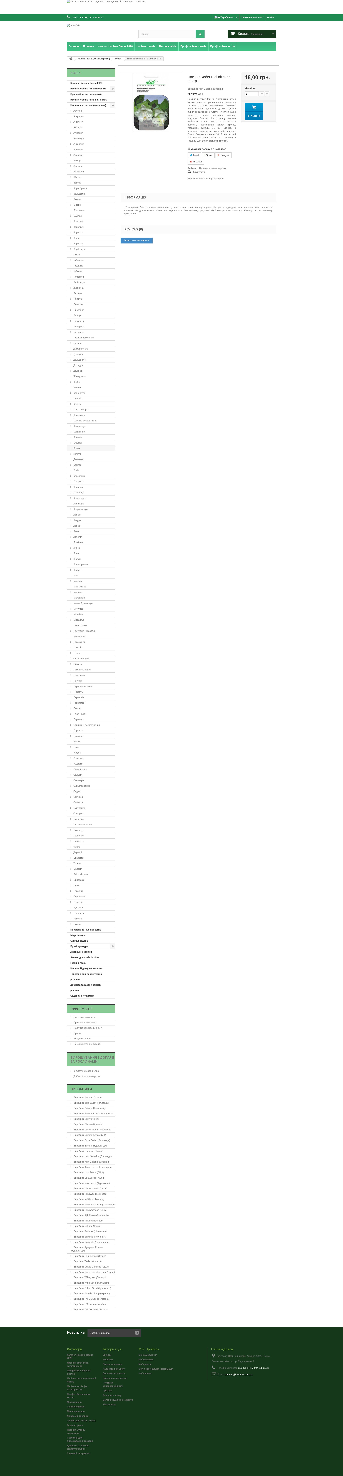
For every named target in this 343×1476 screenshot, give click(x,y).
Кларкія (77, 442)
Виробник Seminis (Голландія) (89, 1236)
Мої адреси (144, 1364)
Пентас (77, 708)
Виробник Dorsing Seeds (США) (90, 1135)
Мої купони (144, 1373)
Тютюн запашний (82, 824)
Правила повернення (84, 1022)
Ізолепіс (77, 398)
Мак (75, 575)
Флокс (76, 846)
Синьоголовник (81, 785)
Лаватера (78, 503)
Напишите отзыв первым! (213, 168)
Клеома (77, 437)
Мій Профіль (148, 1349)
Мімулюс (78, 608)
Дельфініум (79, 359)
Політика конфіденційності (87, 1028)
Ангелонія (78, 144)
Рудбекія (78, 763)
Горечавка (78, 332)
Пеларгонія (79, 675)
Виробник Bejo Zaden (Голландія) (91, 1103)
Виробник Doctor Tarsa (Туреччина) (92, 1129)
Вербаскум (79, 249)
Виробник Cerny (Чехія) (86, 1119)
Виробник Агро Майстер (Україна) (91, 1293)
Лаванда (78, 487)
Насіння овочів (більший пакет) (88, 99)
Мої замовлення (147, 1355)
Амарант (78, 133)
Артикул (192, 93)
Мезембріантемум (83, 603)
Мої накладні (145, 1359)
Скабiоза (78, 802)
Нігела (76, 653)
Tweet (195, 155)
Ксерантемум (80, 509)
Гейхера (77, 271)
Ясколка (77, 918)
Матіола (77, 592)
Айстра (77, 177)
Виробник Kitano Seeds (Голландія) (92, 1167)
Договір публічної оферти (87, 1044)
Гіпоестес (78, 304)
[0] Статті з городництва (86, 1071)
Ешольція (78, 913)
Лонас (76, 553)
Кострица (78, 481)
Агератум (78, 116)
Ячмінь (77, 924)
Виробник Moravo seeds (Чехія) (90, 1188)
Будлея (77, 216)
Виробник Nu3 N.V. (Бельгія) (88, 1199)
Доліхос (77, 370)
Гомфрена (78, 326)
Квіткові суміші (81, 874)
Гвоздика (78, 265)
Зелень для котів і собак (84, 957)
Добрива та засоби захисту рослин (85, 988)
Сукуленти (79, 808)
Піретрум (78, 691)
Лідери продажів (112, 1364)
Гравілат (78, 343)
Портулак (78, 730)
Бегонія (77, 199)
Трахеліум (78, 835)
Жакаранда (79, 376)
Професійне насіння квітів (85, 929)
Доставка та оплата (84, 1017)
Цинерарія (78, 880)
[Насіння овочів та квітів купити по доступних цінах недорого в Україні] (171, 7)
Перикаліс (78, 719)
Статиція (78, 797)
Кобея (76, 448)
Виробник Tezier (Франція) (87, 1261)
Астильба (78, 171)
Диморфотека (80, 348)
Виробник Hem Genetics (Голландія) (92, 1156)
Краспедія (78, 492)
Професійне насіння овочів (86, 94)
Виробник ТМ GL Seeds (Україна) (91, 1299)
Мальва (77, 581)
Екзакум (77, 902)
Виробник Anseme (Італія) (87, 1097)
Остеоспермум (81, 658)
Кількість (250, 88)
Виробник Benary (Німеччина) (89, 1108)
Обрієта (77, 664)
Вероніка (78, 243)
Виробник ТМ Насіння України (89, 1304)
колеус (77, 453)
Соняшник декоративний (86, 725)
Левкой (77, 525)
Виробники (81, 1089)
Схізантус (78, 830)
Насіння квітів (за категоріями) (88, 105)
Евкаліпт (78, 891)
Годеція (77, 315)
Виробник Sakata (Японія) (87, 1226)
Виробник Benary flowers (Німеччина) (93, 1113)
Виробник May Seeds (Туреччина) (91, 1183)
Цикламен (78, 857)
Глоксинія (78, 321)
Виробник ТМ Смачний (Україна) (90, 1309)
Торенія (77, 863)
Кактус (77, 404)
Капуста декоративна (84, 420)
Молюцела (79, 636)
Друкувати (199, 172)
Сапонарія (78, 780)
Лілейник (78, 542)
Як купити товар (82, 1038)
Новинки (108, 1359)
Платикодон (79, 714)
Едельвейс (79, 896)
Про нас (77, 1033)
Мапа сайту (109, 1404)
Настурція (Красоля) (84, 631)
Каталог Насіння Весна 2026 (86, 83)
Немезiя (77, 647)
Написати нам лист (252, 17)
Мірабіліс (78, 614)
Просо (76, 747)
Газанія (77, 254)
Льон (76, 531)
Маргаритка (79, 586)
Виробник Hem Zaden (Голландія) (91, 1161)
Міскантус (78, 619)
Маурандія (79, 597)
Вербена (78, 232)
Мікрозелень (77, 935)
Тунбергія (78, 841)
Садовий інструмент (82, 995)
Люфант (77, 570)
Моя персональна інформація (155, 1368)
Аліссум (77, 127)
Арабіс (77, 741)
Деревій (77, 852)
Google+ (224, 155)
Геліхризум (79, 282)
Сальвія (77, 774)
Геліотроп (78, 276)
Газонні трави (78, 963)
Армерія (77, 160)
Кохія (76, 470)
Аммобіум (78, 138)
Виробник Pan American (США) (89, 1210)
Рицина (77, 752)
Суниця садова (79, 940)
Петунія (77, 680)
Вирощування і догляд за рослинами (92, 1059)
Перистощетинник (83, 686)
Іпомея (77, 387)
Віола (76, 238)
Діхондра (78, 365)
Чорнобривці (80, 188)
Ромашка (78, 758)
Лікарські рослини (81, 952)
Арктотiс (78, 166)
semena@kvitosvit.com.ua (238, 1374)
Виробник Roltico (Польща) (88, 1220)
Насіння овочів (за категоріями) (88, 88)
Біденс (77, 204)
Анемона (78, 149)
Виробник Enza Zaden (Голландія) (91, 1140)
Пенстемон (79, 702)
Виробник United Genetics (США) (91, 1266)
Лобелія (77, 536)
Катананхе (79, 431)
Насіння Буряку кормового (86, 968)
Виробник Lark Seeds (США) (88, 1172)
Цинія (76, 885)
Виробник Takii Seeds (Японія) (89, 1256)
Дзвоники (78, 459)
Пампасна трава (82, 669)
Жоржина (78, 287)
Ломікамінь (79, 415)
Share (208, 155)
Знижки (107, 1355)
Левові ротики (80, 564)
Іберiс (76, 382)
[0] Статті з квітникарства (86, 1076)
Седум (77, 791)
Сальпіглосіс (80, 769)
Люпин (77, 559)
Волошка (78, 221)
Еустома (78, 907)
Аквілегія (78, 121)
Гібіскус (77, 299)
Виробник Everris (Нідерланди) (90, 1145)
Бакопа (77, 182)
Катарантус (79, 426)
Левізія (77, 514)
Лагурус (77, 520)
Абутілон (78, 110)
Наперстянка (80, 625)
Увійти (270, 17)
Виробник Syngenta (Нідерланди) (91, 1242)
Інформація (82, 1009)
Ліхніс (76, 548)
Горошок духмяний (83, 337)
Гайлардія (78, 260)
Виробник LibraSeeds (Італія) (89, 1177)
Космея (77, 465)
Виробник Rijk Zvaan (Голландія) (91, 1215)
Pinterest (197, 161)
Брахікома (78, 210)
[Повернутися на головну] (70, 59)
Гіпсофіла (78, 310)
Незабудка (79, 642)
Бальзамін (79, 193)
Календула (79, 393)
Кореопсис (79, 476)
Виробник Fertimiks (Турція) (88, 1151)
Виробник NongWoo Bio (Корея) (90, 1194)
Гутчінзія (78, 354)
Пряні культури (79, 946)
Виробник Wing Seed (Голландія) (91, 1282)
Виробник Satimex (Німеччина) (89, 1231)
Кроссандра (79, 498)
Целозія (77, 869)
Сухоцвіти (78, 819)
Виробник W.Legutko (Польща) (89, 1277)
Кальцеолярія (80, 409)
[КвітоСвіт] (100, 31)
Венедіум (78, 227)
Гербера (77, 293)
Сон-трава (78, 813)
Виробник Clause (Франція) (87, 1124)
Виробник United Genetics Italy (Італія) (94, 1272)
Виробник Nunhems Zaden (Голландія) (94, 1204)
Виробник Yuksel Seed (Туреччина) (92, 1288)
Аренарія (78, 155)
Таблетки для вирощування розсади (86, 977)
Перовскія (78, 697)
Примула (78, 736)
